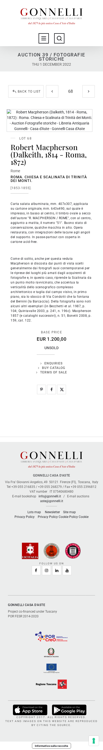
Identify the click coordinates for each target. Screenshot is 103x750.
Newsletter (52, 512)
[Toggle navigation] (44, 38)
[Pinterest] (41, 389)
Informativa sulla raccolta (51, 745)
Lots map (34, 512)
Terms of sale (53, 372)
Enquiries (53, 363)
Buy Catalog (53, 368)
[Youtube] (67, 570)
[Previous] (52, 91)
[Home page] (51, 15)
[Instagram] (46, 570)
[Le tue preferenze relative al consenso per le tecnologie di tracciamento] (94, 741)
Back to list (29, 91)
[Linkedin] (56, 570)
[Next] (88, 91)
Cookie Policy (68, 517)
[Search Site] (59, 38)
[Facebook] (51, 389)
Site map (69, 512)
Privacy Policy (25, 517)
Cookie (83, 517)
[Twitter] (61, 389)
